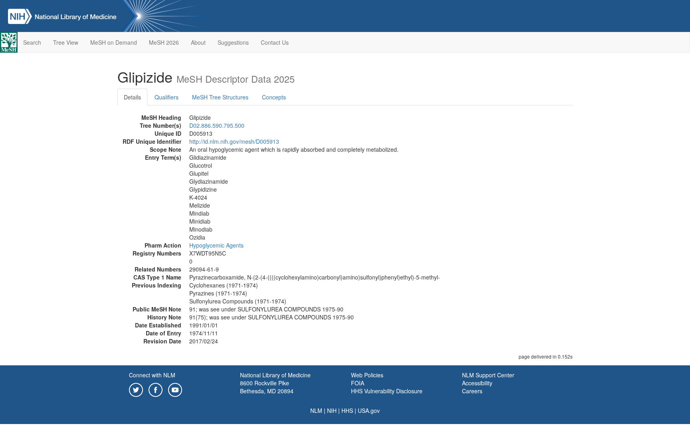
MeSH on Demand (113, 42)
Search (32, 42)
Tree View (65, 42)
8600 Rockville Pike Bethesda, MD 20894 (266, 387)
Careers (472, 391)
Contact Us (275, 42)
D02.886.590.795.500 (216, 125)
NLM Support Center (488, 375)
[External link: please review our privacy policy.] (136, 389)
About (198, 42)
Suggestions (233, 42)
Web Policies (367, 375)
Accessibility (477, 383)
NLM (316, 410)
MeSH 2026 (164, 42)
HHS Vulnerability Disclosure (386, 391)
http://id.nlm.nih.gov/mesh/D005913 (234, 141)
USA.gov (369, 410)
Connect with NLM (152, 375)
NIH (332, 410)
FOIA (357, 383)
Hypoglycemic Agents (216, 245)
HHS (347, 410)
